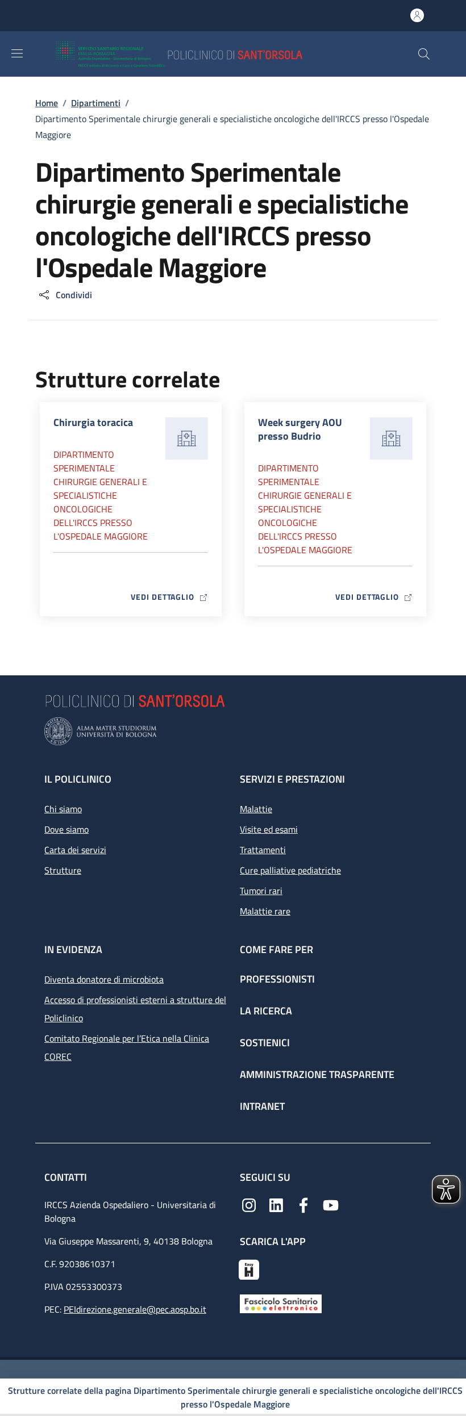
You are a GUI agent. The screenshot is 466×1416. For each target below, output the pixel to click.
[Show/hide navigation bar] (17, 53)
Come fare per (276, 949)
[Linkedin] (276, 1204)
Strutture (62, 870)
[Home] (212, 54)
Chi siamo (63, 809)
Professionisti (277, 979)
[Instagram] (249, 1204)
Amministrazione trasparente (317, 1074)
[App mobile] (249, 1268)
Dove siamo (66, 829)
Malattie (256, 809)
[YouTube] (331, 1204)
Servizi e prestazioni (292, 779)
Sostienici (265, 1042)
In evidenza (73, 949)
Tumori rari (261, 890)
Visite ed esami (269, 829)
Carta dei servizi (75, 850)
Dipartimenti (95, 103)
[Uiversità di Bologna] (233, 731)
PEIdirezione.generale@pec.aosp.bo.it (135, 1309)
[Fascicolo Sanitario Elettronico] (281, 1303)
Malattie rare (265, 911)
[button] (424, 54)
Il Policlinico (77, 779)
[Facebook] (303, 1204)
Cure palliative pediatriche (290, 870)
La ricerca (266, 1010)
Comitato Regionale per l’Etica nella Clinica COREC (126, 1047)
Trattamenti (263, 850)
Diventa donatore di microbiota (104, 979)
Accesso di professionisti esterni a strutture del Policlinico (135, 1009)
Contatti (66, 1177)
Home (46, 103)
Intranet (262, 1106)
